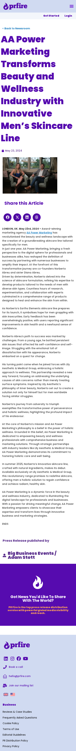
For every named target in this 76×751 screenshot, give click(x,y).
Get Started (51, 15)
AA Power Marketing (39, 232)
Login (68, 15)
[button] (71, 6)
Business (9, 704)
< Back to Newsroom (16, 28)
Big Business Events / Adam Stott (32, 555)
